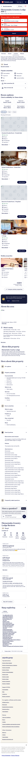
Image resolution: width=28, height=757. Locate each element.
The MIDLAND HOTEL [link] (8, 615)
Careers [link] (4, 734)
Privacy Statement (6, 755)
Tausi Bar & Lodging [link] (7, 626)
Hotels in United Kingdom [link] (7, 672)
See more (3, 342)
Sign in (8, 300)
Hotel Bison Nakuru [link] (7, 638)
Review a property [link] (6, 696)
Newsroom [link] (4, 704)
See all (2, 80)
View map (4, 323)
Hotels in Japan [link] (5, 676)
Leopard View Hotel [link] (7, 629)
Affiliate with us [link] (5, 702)
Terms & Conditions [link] (6, 717)
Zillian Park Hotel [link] (7, 636)
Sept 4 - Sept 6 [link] (7, 107)
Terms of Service (15, 755)
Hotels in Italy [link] (5, 674)
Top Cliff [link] (5, 620)
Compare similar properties (15, 289)
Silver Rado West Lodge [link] (8, 624)
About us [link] (4, 732)
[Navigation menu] (25, 2)
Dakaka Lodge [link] (6, 621)
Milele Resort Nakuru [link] (8, 617)
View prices (22, 148)
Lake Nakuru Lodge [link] (7, 643)
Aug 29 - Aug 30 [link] (7, 102)
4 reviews (4, 530)
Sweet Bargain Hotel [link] (8, 637)
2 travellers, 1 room (9, 29)
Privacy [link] (3, 719)
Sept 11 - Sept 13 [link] (21, 107)
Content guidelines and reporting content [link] (11, 724)
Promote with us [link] (5, 709)
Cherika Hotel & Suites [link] (8, 625)
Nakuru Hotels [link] (8, 651)
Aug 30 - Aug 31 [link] (21, 102)
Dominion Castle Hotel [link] (8, 634)
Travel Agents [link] (5, 711)
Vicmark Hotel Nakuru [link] (8, 630)
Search (14, 33)
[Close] (26, 745)
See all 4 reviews (5, 66)
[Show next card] (26, 44)
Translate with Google (7, 581)
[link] (25, 6)
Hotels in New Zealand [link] (7, 663)
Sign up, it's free (15, 300)
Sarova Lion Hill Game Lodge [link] (9, 632)
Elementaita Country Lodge (11, 21)
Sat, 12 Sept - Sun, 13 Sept (10, 25)
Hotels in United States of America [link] (9, 665)
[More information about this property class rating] (5, 11)
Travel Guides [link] (5, 737)
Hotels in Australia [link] (6, 667)
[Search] (24, 516)
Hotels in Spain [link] (5, 679)
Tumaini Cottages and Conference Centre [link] (13, 646)
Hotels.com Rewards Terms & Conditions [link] (10, 726)
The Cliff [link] (5, 628)
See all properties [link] (7, 6)
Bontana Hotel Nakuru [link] (8, 641)
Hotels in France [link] (5, 669)
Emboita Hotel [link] (6, 642)
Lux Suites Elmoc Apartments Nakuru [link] (11, 639)
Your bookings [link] (5, 689)
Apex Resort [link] (6, 645)
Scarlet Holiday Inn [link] (7, 619)
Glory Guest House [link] (7, 623)
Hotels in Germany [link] (6, 681)
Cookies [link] (4, 722)
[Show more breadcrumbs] (2, 651)
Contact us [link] (4, 694)
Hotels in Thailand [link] (6, 683)
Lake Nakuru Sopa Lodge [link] (9, 633)
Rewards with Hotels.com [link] (7, 739)
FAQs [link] (3, 691)
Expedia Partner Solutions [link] (7, 706)
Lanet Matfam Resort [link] (8, 616)
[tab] (5, 611)
